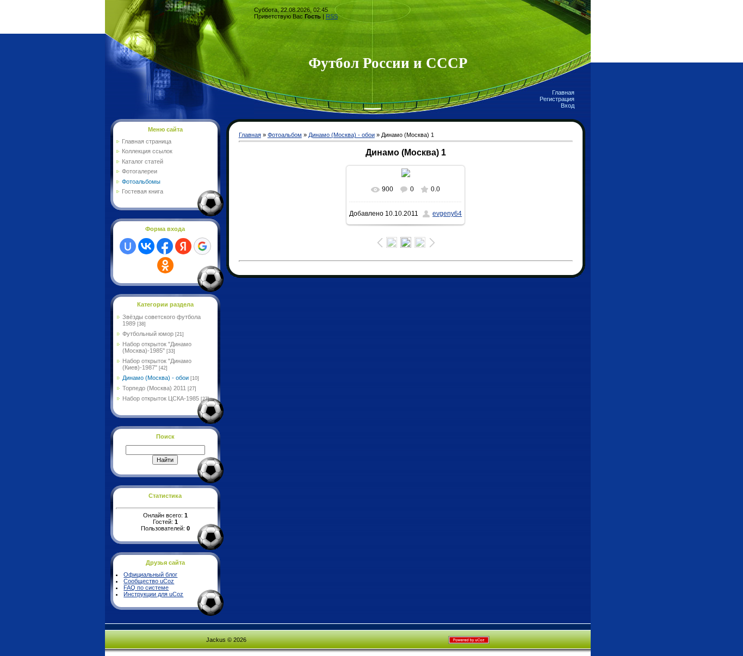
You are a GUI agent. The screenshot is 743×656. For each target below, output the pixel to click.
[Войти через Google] (202, 246)
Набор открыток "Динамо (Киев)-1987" (156, 364)
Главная (563, 92)
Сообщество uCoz (148, 581)
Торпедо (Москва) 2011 (154, 388)
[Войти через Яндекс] (183, 246)
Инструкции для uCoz (153, 594)
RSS (332, 16)
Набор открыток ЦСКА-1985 (160, 398)
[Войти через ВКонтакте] (146, 246)
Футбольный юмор (148, 333)
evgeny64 (447, 213)
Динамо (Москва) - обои (155, 377)
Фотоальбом (285, 135)
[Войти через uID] (128, 246)
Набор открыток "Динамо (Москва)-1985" (156, 347)
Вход (567, 105)
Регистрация (557, 99)
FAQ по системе (146, 587)
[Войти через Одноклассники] (165, 265)
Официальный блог (150, 574)
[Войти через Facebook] (165, 246)
